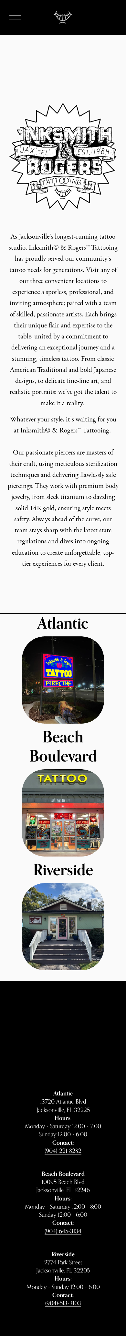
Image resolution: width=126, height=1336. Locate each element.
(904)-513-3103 (63, 1302)
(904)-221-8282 (63, 1150)
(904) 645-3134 (63, 1231)
